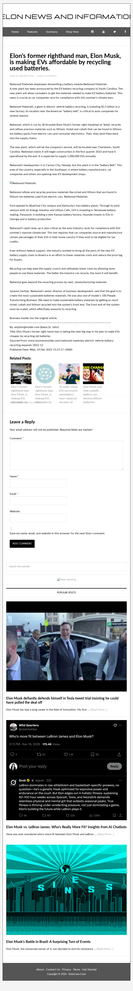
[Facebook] (125, 32)
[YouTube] (103, 32)
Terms (76, 969)
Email (14, 494)
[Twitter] (114, 32)
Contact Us (53, 969)
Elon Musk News (66, 14)
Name (14, 476)
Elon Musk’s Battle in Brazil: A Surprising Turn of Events (48, 942)
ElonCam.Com (77, 974)
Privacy (66, 969)
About (40, 969)
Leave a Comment (47, 76)
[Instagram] (92, 32)
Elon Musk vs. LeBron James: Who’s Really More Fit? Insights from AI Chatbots (66, 827)
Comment (17, 438)
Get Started (89, 969)
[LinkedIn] (113, 41)
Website (15, 511)
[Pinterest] (124, 41)
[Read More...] (98, 709)
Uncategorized (32, 403)
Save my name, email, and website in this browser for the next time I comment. (57, 533)
